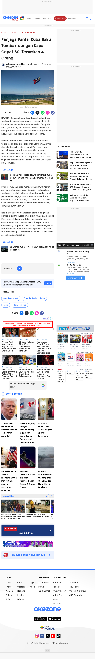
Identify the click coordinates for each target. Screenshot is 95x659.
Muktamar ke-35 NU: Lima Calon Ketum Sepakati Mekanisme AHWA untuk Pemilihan (80, 198)
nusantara (72, 18)
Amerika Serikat (10, 298)
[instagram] (37, 636)
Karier (55, 599)
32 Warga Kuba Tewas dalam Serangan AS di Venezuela (32, 248)
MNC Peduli (74, 587)
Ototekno (22, 587)
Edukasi (20, 599)
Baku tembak (20, 305)
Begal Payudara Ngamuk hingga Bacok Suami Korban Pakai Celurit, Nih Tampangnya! (81, 166)
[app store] (54, 618)
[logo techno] (10, 18)
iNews (41, 587)
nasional (37, 18)
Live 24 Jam (26, 533)
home (29, 18)
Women (9, 591)
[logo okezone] (47, 609)
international (60, 18)
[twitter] (48, 636)
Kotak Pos (57, 595)
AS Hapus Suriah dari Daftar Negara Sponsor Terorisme (45, 429)
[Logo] (22, 18)
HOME (3, 33)
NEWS (14, 33)
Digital (33, 583)
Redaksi (56, 587)
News (8, 583)
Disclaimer (73, 583)
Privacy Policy (59, 591)
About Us (57, 583)
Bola (8, 599)
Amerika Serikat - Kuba (34, 298)
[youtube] (53, 636)
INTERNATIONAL (28, 33)
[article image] (62, 155)
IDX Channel (44, 591)
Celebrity (10, 595)
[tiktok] (58, 636)
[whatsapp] (43, 113)
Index (32, 587)
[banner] (28, 543)
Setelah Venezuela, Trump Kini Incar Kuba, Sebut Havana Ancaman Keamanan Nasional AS (31, 178)
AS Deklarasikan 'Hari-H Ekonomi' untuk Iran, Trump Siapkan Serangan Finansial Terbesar (9, 481)
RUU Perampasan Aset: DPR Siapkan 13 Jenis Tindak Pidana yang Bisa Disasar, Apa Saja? (81, 187)
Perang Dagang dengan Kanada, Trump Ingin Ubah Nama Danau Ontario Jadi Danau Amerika (27, 432)
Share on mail (48, 113)
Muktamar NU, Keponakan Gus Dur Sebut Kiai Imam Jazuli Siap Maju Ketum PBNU (80, 155)
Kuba (5, 305)
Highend (21, 591)
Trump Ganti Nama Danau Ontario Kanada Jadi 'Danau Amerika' (9, 429)
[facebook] (42, 636)
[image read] (4, 177)
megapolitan (47, 18)
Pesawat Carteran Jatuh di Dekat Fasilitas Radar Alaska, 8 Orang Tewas (27, 479)
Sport (20, 583)
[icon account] (3, 65)
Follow (48, 283)
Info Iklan (57, 603)
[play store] (40, 618)
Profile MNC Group (77, 591)
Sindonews (43, 583)
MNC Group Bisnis (77, 595)
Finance (9, 587)
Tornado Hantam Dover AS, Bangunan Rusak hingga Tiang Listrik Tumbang (45, 479)
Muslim (20, 595)
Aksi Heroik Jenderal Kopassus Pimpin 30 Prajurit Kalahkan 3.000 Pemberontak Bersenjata (80, 177)
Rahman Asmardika (15, 64)
